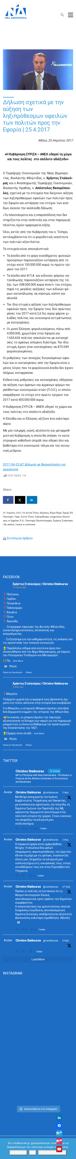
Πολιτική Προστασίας (52, 1152)
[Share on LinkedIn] (32, 500)
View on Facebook (12, 672)
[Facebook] (59, 1126)
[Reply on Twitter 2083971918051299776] (17, 875)
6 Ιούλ (65, 940)
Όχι (33, 1152)
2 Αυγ (65, 792)
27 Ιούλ (66, 886)
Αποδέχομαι (18, 1152)
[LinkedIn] (59, 1118)
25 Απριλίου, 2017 (12, 512)
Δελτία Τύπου (32, 512)
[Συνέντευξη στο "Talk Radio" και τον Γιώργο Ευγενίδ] (38, 1083)
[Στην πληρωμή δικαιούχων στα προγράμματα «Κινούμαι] (38, 1000)
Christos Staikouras (28, 792)
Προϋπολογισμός (44, 520)
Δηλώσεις (44, 512)
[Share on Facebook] (8, 500)
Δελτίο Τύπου (27, 516)
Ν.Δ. (22, 520)
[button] (62, 16)
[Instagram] (59, 1141)
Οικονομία (30, 520)
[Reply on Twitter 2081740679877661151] (17, 929)
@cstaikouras (50, 792)
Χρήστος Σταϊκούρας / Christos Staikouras (40, 584)
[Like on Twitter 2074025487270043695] (31, 951)
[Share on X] (20, 500)
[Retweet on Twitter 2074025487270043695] (24, 951)
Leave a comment (25, 524)
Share (29, 672)
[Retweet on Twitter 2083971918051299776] (24, 875)
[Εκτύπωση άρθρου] (4, 538)
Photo (13, 666)
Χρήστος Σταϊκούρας (63, 520)
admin (10, 524)
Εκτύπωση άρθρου (20, 538)
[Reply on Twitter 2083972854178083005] (17, 828)
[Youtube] (59, 1149)
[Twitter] (59, 1133)
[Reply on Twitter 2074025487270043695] (17, 951)
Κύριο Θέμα (55, 512)
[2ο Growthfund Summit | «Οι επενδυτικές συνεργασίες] (38, 1041)
